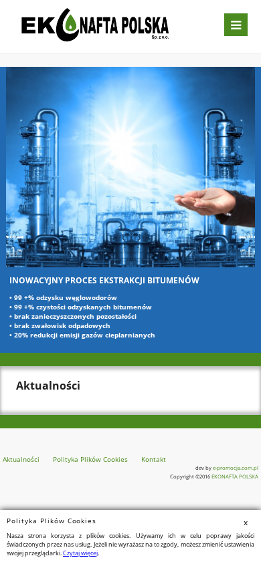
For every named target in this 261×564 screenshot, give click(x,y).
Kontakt (153, 459)
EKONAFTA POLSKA (234, 476)
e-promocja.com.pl (235, 467)
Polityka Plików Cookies (90, 459)
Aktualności (21, 459)
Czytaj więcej (80, 553)
